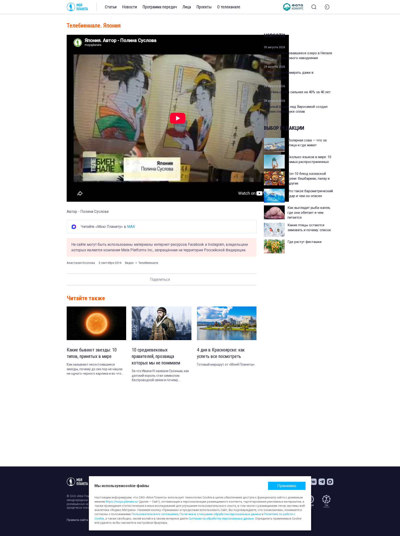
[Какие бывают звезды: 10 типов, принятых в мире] (96, 323)
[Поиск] (313, 7)
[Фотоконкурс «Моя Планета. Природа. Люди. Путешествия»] (293, 7)
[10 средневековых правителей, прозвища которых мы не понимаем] (161, 323)
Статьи (111, 6)
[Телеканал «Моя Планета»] (77, 7)
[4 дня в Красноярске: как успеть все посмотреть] (226, 323)
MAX (131, 226)
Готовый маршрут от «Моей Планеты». (226, 364)
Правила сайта (77, 520)
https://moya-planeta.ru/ (122, 501)
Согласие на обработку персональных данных (221, 518)
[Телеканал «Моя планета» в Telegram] (322, 482)
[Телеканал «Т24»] (326, 501)
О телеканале (228, 6)
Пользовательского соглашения (154, 514)
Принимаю (286, 486)
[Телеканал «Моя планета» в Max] (330, 482)
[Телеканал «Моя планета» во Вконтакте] (313, 482)
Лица (186, 6)
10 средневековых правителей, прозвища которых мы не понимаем (156, 356)
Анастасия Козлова (81, 263)
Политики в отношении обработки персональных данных (220, 514)
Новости (129, 6)
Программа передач (160, 6)
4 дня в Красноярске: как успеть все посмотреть (221, 353)
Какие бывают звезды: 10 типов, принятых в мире (92, 353)
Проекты (204, 6)
